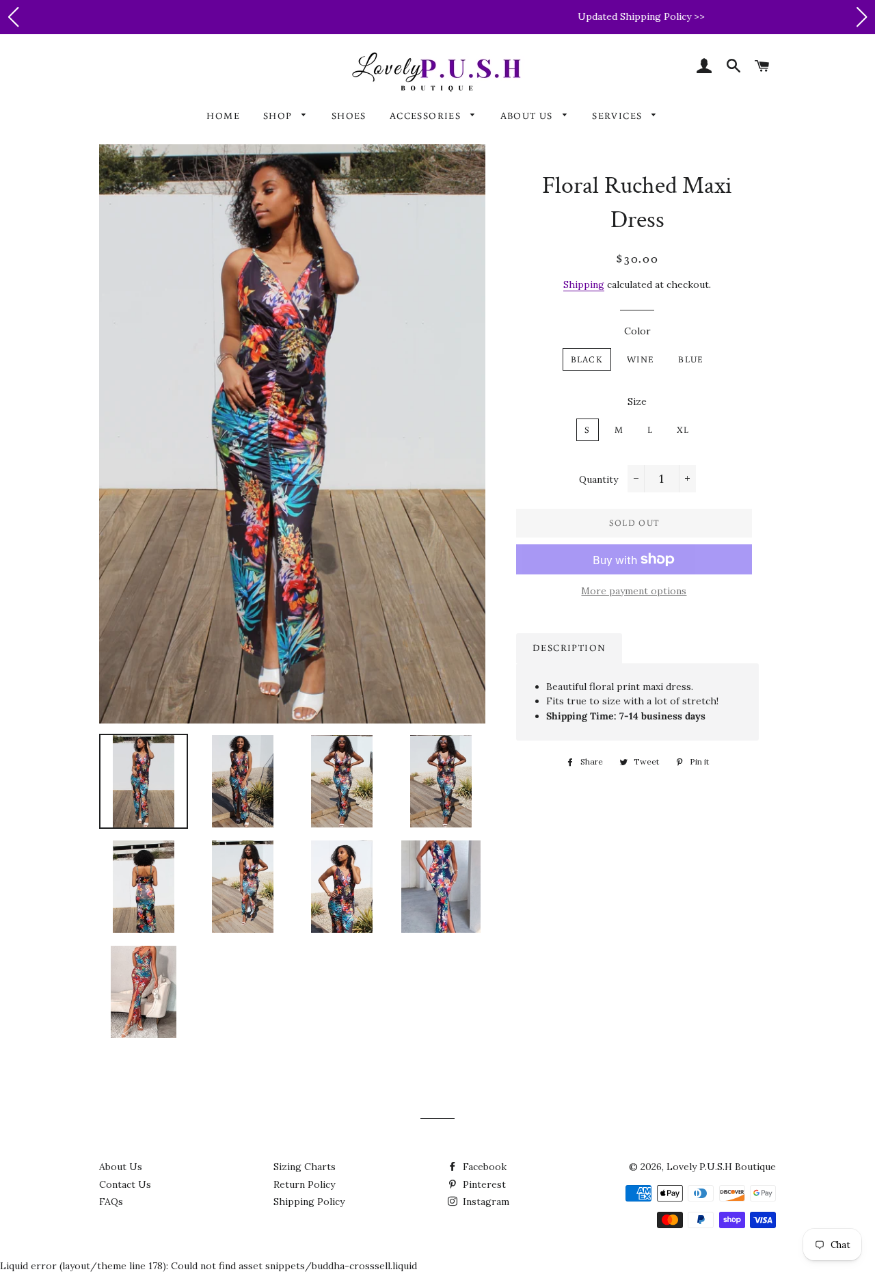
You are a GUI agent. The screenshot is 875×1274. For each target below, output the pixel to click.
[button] (13, 17)
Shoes (349, 115)
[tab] (569, 648)
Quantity (598, 479)
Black (587, 359)
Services (618, 115)
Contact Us (125, 1184)
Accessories (427, 115)
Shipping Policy (309, 1201)
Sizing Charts (304, 1166)
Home (223, 115)
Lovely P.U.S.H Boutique (721, 1166)
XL (683, 430)
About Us (528, 115)
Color (637, 331)
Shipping (583, 284)
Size (637, 401)
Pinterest (483, 1184)
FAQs (111, 1201)
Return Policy (304, 1184)
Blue (690, 359)
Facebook (483, 1166)
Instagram (484, 1201)
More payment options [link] (633, 591)
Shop (279, 115)
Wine (640, 359)
